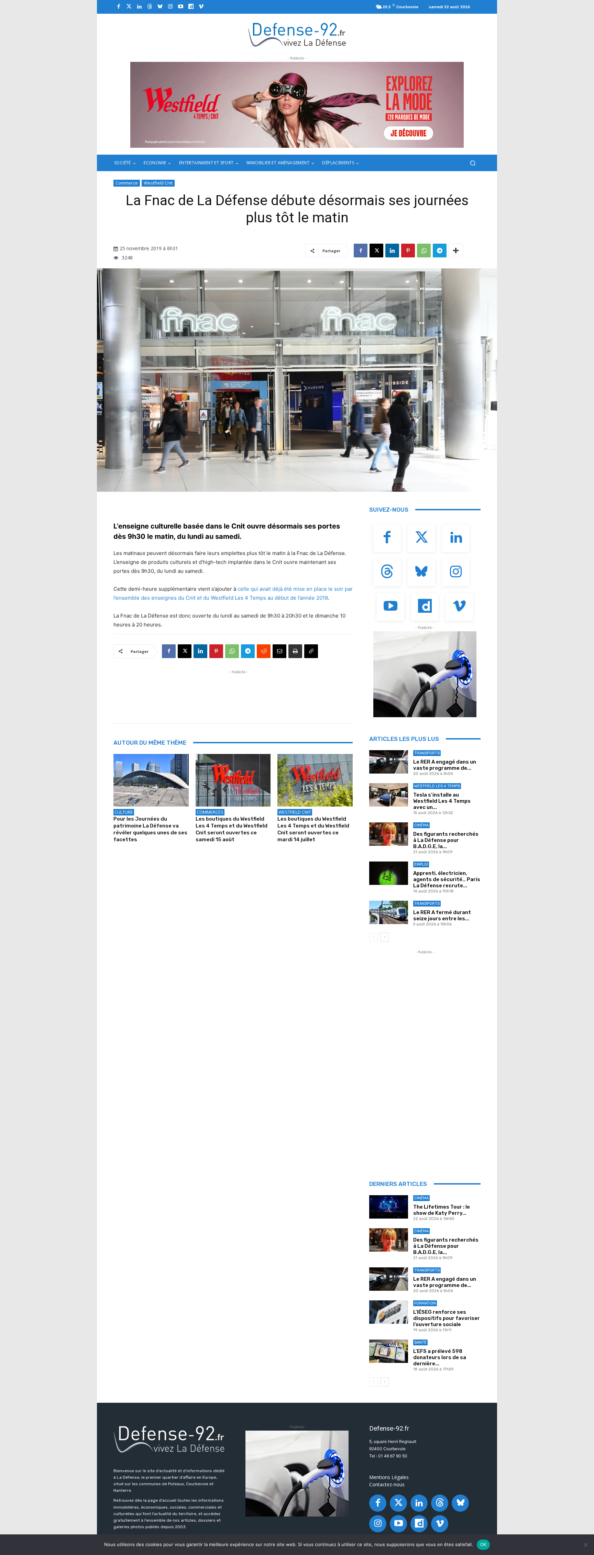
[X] (376, 250)
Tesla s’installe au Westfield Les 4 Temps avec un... (442, 801)
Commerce (127, 183)
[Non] (585, 1544)
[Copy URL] (311, 651)
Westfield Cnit (158, 183)
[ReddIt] (264, 651)
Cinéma (421, 825)
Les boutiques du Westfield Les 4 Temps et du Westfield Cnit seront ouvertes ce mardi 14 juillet (313, 829)
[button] (472, 163)
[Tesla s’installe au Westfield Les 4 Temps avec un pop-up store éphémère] (388, 795)
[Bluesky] (160, 7)
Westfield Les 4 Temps (437, 786)
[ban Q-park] (425, 674)
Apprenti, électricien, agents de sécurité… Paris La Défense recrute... (446, 879)
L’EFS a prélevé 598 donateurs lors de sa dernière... (439, 1357)
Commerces (210, 812)
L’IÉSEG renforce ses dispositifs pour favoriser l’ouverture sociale (446, 1318)
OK (483, 1544)
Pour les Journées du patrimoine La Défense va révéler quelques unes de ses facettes (150, 829)
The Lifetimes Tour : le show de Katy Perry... (441, 1210)
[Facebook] (118, 7)
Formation (425, 1303)
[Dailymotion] (191, 7)
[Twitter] (129, 7)
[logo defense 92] (297, 34)
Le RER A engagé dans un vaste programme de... (444, 765)
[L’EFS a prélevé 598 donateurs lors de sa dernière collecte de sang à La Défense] (388, 1351)
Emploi (421, 864)
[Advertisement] (238, 691)
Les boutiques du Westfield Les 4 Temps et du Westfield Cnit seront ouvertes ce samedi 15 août (231, 829)
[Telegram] (440, 250)
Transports (427, 753)
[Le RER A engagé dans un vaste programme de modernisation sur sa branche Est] (388, 762)
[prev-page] (373, 937)
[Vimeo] (201, 7)
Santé (420, 1342)
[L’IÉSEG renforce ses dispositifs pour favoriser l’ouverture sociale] (388, 1312)
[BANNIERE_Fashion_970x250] (297, 105)
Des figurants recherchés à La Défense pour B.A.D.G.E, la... (445, 840)
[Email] (279, 651)
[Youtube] (180, 7)
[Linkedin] (139, 7)
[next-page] (384, 937)
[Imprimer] (295, 651)
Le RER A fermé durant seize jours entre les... (442, 915)
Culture (123, 812)
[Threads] (149, 7)
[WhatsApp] (424, 250)
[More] (456, 250)
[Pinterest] (408, 250)
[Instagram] (170, 7)
